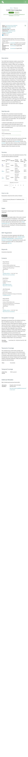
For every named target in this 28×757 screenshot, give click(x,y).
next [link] (14, 187)
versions (4, 143)
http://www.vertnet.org (7, 285)
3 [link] (15, 185)
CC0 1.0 (7, 33)
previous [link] (6, 185)
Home (11, 8)
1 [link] (10, 185)
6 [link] (23, 185)
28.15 (3, 178)
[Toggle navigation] (25, 2)
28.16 (3, 171)
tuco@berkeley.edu (7, 295)
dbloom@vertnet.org (7, 284)
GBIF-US (9, 243)
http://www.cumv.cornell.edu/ (9, 274)
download (13, 42)
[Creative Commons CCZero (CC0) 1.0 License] (5, 215)
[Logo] (2, 1)
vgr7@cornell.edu (6, 273)
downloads (17, 141)
